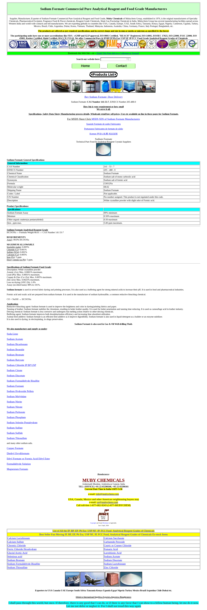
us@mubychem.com (107, 502)
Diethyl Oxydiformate (18, 453)
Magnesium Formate (17, 469)
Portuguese (103, 129)
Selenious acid (14, 556)
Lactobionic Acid (113, 552)
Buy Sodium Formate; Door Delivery (103, 96)
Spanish (103, 124)
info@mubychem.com (107, 494)
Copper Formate (15, 448)
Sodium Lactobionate (115, 563)
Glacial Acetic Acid (17, 552)
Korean (104, 134)
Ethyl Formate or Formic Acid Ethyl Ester (28, 458)
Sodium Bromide (15, 349)
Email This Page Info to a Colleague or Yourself (118, 53)
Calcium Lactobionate (18, 538)
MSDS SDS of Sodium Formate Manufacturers (116, 119)
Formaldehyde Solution (19, 463)
